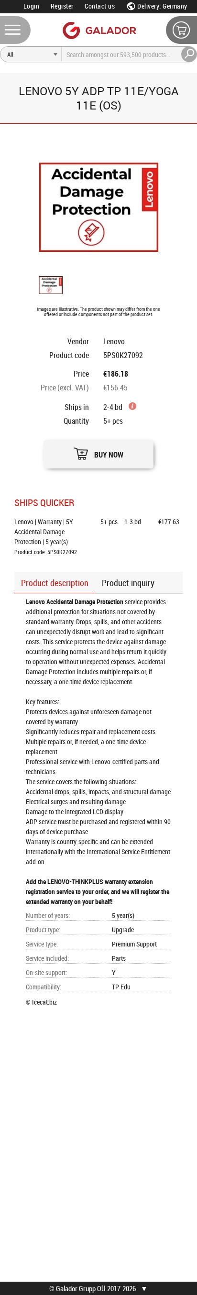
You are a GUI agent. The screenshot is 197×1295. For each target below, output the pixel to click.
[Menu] (15, 30)
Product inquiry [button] (128, 582)
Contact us (100, 5)
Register (62, 5)
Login (31, 5)
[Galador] (98, 30)
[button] (98, 451)
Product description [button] (54, 582)
